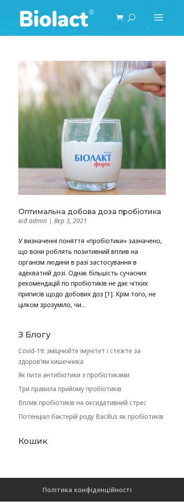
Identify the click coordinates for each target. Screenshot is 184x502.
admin (38, 220)
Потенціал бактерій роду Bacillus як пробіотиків (90, 416)
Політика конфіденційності (87, 489)
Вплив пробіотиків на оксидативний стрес (82, 402)
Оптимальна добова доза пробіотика (89, 211)
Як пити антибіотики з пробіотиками (74, 375)
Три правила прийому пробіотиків (69, 388)
